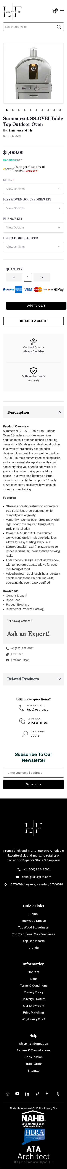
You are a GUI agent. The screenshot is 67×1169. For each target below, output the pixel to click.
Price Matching (33, 1012)
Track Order (33, 1063)
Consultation (33, 1057)
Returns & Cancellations (33, 1050)
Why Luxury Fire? (33, 1019)
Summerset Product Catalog (25, 609)
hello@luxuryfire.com (36, 876)
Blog (33, 978)
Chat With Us (38, 723)
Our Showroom (33, 1005)
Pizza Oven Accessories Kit (27, 199)
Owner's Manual (16, 595)
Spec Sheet (14, 600)
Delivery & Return (33, 999)
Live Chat (17, 654)
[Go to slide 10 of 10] (60, 110)
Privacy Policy (33, 992)
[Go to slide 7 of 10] (42, 110)
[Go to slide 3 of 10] (19, 110)
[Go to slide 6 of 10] (36, 110)
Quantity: (14, 269)
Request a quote (33, 321)
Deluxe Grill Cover (20, 238)
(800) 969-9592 (37, 709)
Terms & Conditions (33, 985)
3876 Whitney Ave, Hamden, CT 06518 (36, 884)
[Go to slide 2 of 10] (13, 110)
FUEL (7, 180)
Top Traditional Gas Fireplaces (33, 934)
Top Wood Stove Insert (33, 927)
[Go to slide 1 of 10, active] (7, 110)
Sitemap (33, 1070)
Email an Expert (20, 660)
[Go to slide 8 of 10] (48, 110)
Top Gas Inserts (34, 941)
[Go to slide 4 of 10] (24, 110)
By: (18, 130)
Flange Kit (13, 218)
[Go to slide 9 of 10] (54, 110)
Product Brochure (17, 604)
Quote (35, 735)
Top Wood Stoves (33, 920)
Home (33, 914)
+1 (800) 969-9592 (22, 648)
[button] (33, 412)
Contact (33, 972)
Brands (33, 947)
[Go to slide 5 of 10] (30, 110)
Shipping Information (33, 1043)
